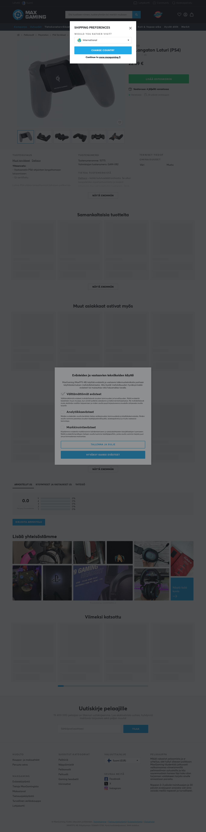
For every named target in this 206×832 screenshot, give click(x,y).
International (90, 40)
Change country (103, 50)
